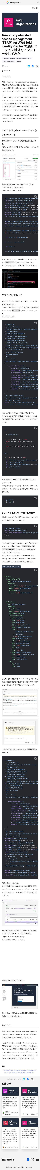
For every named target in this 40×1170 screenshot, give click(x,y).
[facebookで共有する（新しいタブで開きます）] (33, 66)
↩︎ (34, 1073)
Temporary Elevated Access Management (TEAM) (17, 58)
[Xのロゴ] (32, 1159)
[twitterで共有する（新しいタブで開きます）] (37, 66)
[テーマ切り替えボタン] (38, 2)
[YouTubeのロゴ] (37, 1159)
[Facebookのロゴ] (28, 1159)
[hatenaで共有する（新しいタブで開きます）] (29, 66)
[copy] (35, 196)
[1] (17, 415)
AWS (19, 61)
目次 (33, 8)
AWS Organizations (9, 61)
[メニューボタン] (3, 2)
